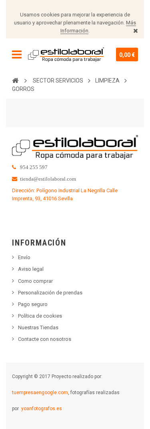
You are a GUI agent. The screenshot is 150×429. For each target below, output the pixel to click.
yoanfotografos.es (41, 408)
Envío (24, 257)
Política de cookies (40, 316)
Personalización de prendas (50, 293)
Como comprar (35, 281)
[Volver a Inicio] (15, 80)
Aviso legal (31, 269)
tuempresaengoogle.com (40, 392)
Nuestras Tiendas (38, 327)
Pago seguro (33, 304)
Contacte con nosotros (44, 339)
